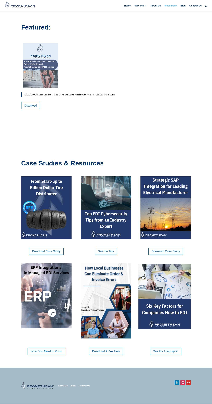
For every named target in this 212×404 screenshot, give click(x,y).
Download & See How (106, 351)
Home (127, 6)
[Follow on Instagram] (182, 382)
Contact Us (195, 6)
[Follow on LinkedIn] (177, 382)
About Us (156, 6)
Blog (183, 6)
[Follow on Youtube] (188, 382)
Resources (171, 6)
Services (139, 6)
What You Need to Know (46, 351)
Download (30, 105)
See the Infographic (165, 351)
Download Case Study (46, 251)
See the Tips (106, 251)
